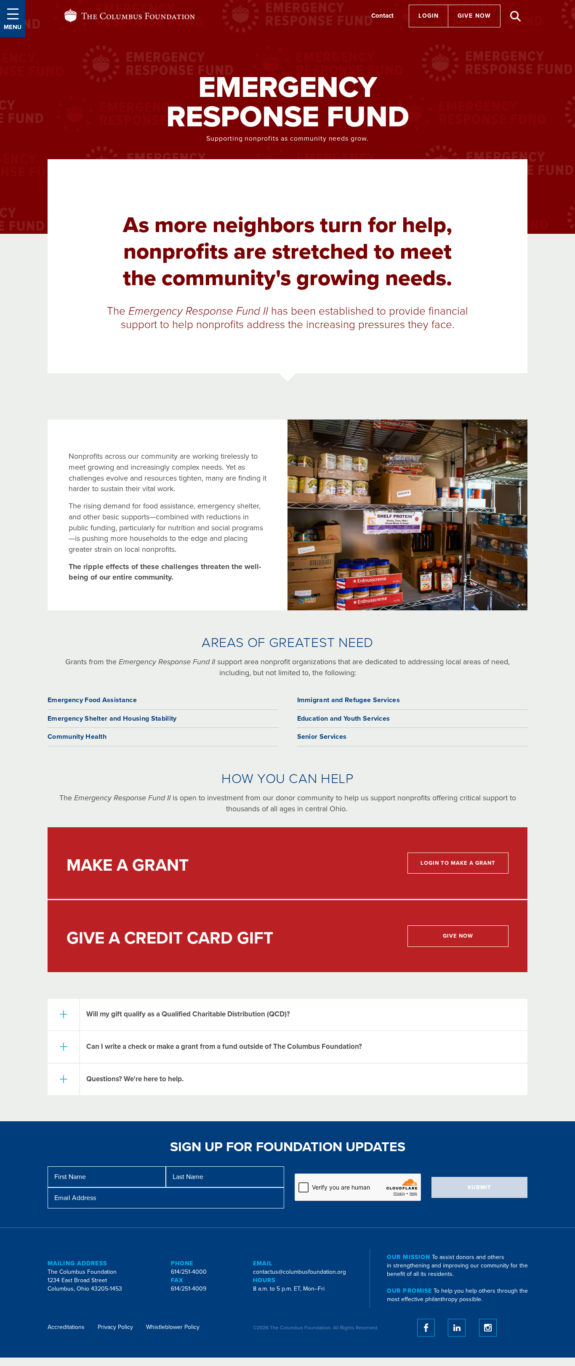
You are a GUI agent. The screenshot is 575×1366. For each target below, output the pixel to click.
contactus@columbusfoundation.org (299, 1271)
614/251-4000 (189, 1271)
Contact (382, 15)
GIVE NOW (474, 15)
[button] (12, 18)
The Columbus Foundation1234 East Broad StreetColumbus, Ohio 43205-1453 (85, 1280)
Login (428, 15)
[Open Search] (515, 16)
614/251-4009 (188, 1288)
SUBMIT (479, 1187)
